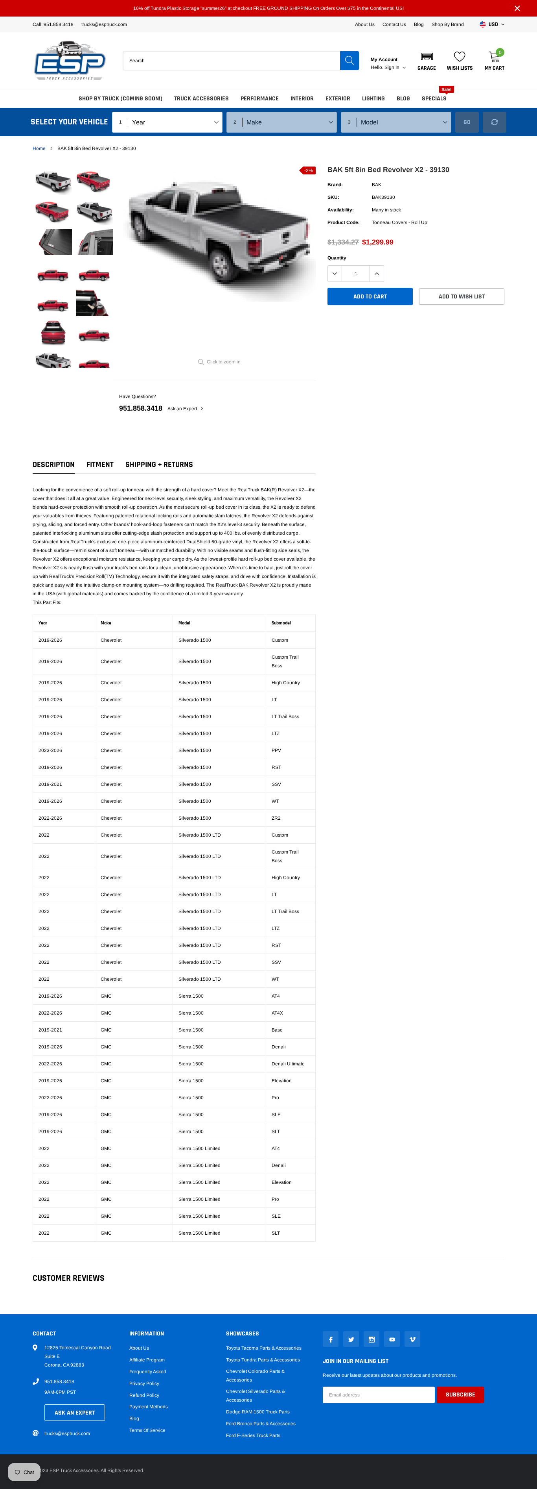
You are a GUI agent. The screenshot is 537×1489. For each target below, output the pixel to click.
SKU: (333, 197)
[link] (53, 182)
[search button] (349, 60)
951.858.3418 (140, 408)
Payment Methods (148, 1406)
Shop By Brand (448, 24)
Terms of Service (147, 1430)
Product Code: (343, 222)
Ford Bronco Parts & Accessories (261, 1423)
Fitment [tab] (100, 465)
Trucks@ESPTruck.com (104, 24)
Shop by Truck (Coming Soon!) (120, 98)
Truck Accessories (201, 98)
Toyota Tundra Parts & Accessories (263, 1360)
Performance (260, 98)
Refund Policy (144, 1395)
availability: (340, 210)
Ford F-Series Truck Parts (253, 1435)
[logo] (70, 60)
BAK (376, 184)
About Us (365, 24)
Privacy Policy (144, 1383)
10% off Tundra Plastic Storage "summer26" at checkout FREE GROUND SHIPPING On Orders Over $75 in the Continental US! (268, 8)
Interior (302, 98)
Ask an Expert (182, 408)
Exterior (338, 98)
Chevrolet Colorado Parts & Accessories (255, 1376)
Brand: (335, 184)
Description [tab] (54, 465)
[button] (426, 60)
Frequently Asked (147, 1371)
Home (39, 148)
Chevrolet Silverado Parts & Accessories (255, 1396)
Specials (434, 98)
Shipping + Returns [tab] (159, 465)
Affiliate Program (147, 1360)
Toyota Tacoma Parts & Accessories (264, 1348)
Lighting (373, 98)
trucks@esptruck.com (67, 1433)
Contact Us (394, 24)
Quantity (336, 258)
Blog (419, 24)
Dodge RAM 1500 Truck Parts (258, 1412)
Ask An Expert (75, 1413)
